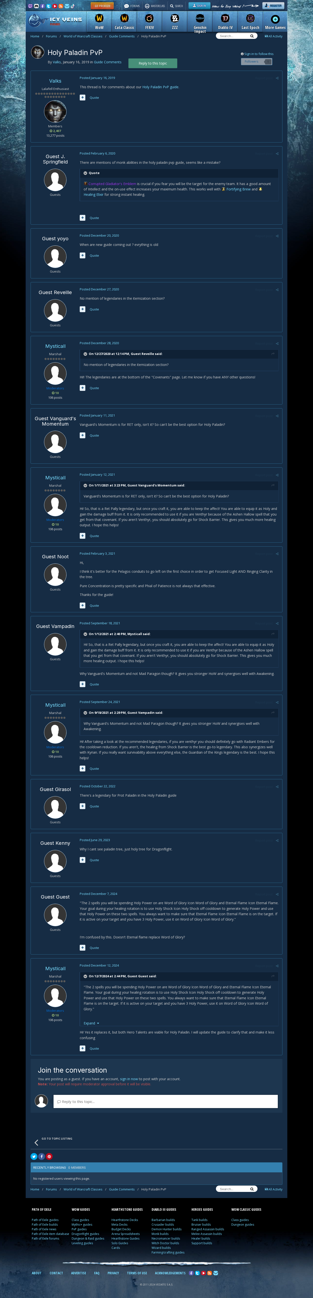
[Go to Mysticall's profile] (55, 373)
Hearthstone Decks (125, 1220)
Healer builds (200, 1238)
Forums (53, 36)
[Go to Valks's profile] (37, 52)
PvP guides (79, 1229)
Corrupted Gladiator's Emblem (112, 183)
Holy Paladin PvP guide (160, 87)
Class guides (80, 1220)
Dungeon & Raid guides (88, 1238)
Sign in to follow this (259, 54)
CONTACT (56, 1273)
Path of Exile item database (50, 1234)
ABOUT (37, 1273)
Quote (94, 97)
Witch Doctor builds (165, 1243)
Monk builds (160, 1234)
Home (37, 36)
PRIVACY (113, 1273)
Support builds (201, 1243)
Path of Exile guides (45, 1220)
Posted (97, 78)
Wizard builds (161, 1248)
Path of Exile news (44, 1229)
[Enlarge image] (86, 183)
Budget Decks (121, 1229)
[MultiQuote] (82, 97)
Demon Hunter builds (166, 1229)
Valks (55, 81)
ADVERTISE (78, 1273)
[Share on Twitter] (34, 1156)
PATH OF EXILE (41, 1209)
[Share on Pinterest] (49, 1156)
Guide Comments (124, 36)
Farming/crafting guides (168, 1252)
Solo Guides (120, 1243)
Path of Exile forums (45, 1238)
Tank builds (199, 1220)
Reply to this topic (153, 63)
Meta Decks (119, 1224)
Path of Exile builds (45, 1224)
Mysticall (55, 346)
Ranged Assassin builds (207, 1229)
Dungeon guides (242, 1224)
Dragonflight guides (85, 1234)
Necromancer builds (166, 1238)
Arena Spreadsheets (126, 1234)
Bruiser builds (201, 1224)
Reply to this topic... (78, 1101)
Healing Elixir (93, 194)
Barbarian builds (163, 1220)
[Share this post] (277, 78)
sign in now (129, 1079)
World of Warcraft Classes (85, 36)
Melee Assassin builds (206, 1234)
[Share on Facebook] (41, 1156)
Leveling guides (82, 1243)
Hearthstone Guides (125, 1238)
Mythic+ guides (82, 1224)
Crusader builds (163, 1224)
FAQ (97, 1273)
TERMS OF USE (137, 1273)
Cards (116, 1248)
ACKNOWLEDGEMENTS (170, 1273)
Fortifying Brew (238, 189)
